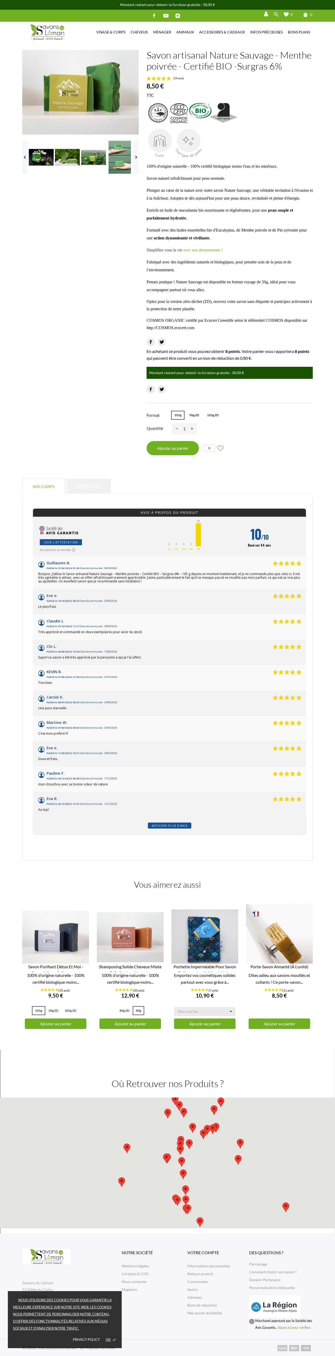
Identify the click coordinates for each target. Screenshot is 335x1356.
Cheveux (139, 32)
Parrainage (258, 1264)
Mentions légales (135, 1266)
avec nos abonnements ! (203, 250)
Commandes (197, 1281)
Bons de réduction (202, 1305)
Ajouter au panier (172, 448)
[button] (189, 1144)
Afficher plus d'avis (169, 826)
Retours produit (200, 1273)
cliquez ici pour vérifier (293, 1328)
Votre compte (203, 1252)
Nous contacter (134, 1281)
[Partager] (151, 342)
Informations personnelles (208, 1266)
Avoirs (192, 1289)
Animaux (185, 32)
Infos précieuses (266, 32)
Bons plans (299, 32)
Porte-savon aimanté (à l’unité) (279, 966)
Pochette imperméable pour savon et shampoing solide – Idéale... (205, 968)
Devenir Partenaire (264, 1280)
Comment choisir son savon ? (273, 1272)
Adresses (194, 1297)
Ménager (162, 32)
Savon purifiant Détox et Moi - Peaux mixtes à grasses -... (55, 968)
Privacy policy (86, 1339)
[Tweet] (162, 342)
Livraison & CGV (135, 1273)
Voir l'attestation (61, 542)
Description (88, 487)
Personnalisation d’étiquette (272, 1287)
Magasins (129, 1289)
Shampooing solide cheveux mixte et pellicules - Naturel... (130, 968)
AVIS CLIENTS (44, 487)
